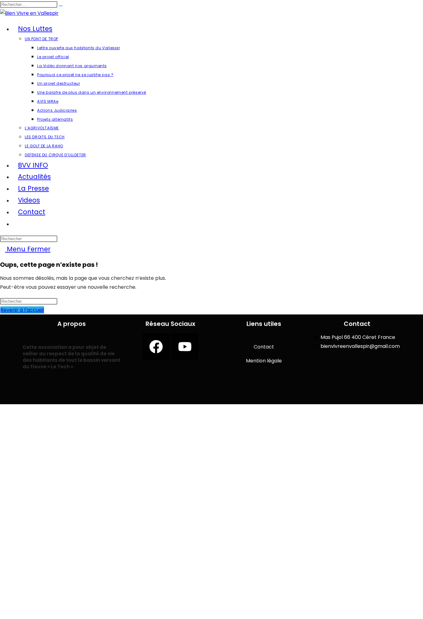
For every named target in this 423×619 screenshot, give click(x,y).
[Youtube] (184, 346)
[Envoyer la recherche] (61, 5)
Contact (264, 346)
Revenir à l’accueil (22, 310)
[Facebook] (156, 346)
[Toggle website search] (18, 223)
